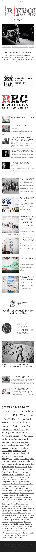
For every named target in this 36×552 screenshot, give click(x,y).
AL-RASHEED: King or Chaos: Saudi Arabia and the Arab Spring (27, 258)
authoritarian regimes (17, 517)
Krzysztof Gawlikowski (25, 526)
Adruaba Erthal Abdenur (19, 502)
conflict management (21, 535)
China (13, 422)
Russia (23, 479)
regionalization (7, 524)
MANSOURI (6, 506)
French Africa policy (22, 528)
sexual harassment (8, 477)
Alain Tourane (24, 515)
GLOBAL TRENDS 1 (17, 47)
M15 (13, 464)
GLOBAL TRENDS (6, 47)
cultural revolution (9, 526)
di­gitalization (20, 488)
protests (20, 445)
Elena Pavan (16, 531)
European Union (25, 497)
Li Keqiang (28, 522)
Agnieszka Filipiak (11, 436)
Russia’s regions (17, 482)
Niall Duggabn (18, 524)
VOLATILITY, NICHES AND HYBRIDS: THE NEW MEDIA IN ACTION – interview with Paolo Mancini (22, 139)
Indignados (9, 418)
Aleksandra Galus (22, 495)
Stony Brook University (12, 472)
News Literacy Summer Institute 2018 (27, 178)
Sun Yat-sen (29, 524)
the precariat (25, 520)
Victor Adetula (22, 511)
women (13, 469)
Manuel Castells (19, 513)
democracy (19, 475)
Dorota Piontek (9, 461)
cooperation (6, 484)
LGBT (29, 479)
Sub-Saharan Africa (27, 493)
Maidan (29, 469)
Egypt (28, 475)
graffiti (17, 479)
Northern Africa (22, 504)
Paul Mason (13, 515)
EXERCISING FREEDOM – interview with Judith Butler (23, 163)
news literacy (20, 429)
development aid (7, 497)
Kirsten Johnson (7, 499)
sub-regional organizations (11, 533)
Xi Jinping (24, 486)
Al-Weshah (19, 491)
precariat (8, 407)
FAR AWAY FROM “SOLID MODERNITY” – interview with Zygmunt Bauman (22, 150)
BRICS (11, 491)
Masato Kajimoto (13, 486)
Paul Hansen (18, 499)
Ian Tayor (14, 484)
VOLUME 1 (31, 47)
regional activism (20, 508)
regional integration (20, 442)
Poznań (5, 475)
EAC (32, 459)
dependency (11, 504)
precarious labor (24, 461)
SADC (16, 459)
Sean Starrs (23, 448)
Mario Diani (6, 531)
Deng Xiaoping (7, 537)
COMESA (25, 459)
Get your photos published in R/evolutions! (22, 126)
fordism (11, 488)
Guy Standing (8, 445)
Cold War (13, 439)
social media (24, 422)
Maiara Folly (17, 453)
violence (20, 469)
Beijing (5, 432)
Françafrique (6, 482)
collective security (28, 533)
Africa (16, 426)
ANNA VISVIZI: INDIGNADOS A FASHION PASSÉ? (18, 52)
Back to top (17, 548)
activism (13, 448)
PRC (24, 436)
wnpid (25, 472)
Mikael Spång (21, 467)
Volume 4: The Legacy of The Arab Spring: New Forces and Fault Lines (22, 116)
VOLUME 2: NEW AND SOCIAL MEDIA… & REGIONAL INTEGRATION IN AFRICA (18, 365)
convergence (7, 459)
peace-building (8, 535)
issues (17, 497)
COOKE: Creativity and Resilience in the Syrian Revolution (27, 278)
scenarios (5, 522)
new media (8, 411)
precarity (6, 426)
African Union (26, 531)
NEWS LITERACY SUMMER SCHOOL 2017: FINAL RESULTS (27, 199)
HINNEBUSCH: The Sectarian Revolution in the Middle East (27, 239)
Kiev (30, 467)
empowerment (21, 477)
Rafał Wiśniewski (23, 415)
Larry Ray (6, 464)
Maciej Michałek (7, 528)
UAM (11, 475)
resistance (27, 482)
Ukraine (5, 469)
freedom (5, 488)
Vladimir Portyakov (16, 522)
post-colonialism (16, 456)
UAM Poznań (14, 493)
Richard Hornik (18, 432)
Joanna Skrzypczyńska (11, 451)
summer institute (9, 495)
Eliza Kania (22, 407)
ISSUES (25, 47)
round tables (18, 537)
